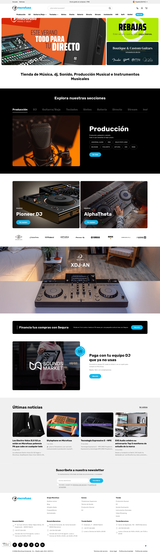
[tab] (20, 110)
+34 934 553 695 (123, 528)
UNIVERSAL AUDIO (97, 142)
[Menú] (9, 542)
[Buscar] (110, 8)
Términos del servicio (101, 551)
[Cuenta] (142, 8)
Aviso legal (113, 551)
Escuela (15, 2)
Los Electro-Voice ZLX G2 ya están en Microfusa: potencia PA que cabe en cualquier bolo (27, 443)
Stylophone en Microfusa (59, 440)
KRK (126, 147)
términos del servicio (80, 485)
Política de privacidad (126, 551)
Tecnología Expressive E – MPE (96, 440)
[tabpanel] (80, 140)
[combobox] (80, 8)
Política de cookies (141, 551)
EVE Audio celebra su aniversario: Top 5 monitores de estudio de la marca (131, 443)
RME (109, 142)
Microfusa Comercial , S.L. (26, 551)
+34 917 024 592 (20, 530)
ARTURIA (117, 147)
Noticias (22, 2)
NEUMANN (94, 147)
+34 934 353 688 (55, 530)
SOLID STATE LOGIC (121, 142)
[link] (34, 237)
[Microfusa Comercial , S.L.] (133, 29)
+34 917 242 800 (89, 528)
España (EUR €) (140, 2)
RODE (133, 147)
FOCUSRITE (106, 147)
